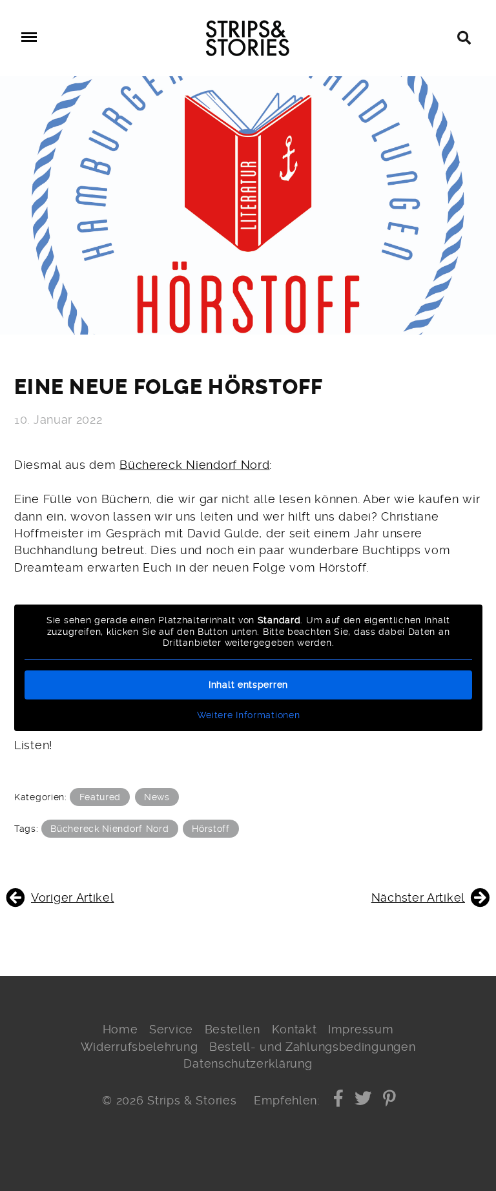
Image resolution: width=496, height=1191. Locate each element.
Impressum (360, 1029)
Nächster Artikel (418, 897)
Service (171, 1029)
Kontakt (294, 1029)
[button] (339, 1100)
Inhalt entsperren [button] (248, 684)
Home (120, 1029)
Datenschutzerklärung (247, 1063)
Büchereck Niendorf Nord (194, 465)
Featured (100, 797)
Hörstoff (211, 828)
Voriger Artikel (72, 897)
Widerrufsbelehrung (139, 1047)
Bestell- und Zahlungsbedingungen (312, 1047)
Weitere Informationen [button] (248, 715)
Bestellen (232, 1029)
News (157, 797)
